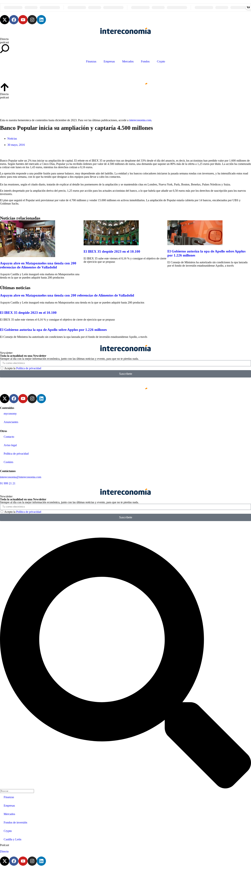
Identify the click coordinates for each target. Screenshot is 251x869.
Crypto (161, 61)
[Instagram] (32, 19)
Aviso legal (10, 445)
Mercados (128, 61)
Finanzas (91, 61)
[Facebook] (13, 19)
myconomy (10, 413)
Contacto (9, 436)
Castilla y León (12, 839)
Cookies (8, 462)
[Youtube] (23, 19)
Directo (4, 39)
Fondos (145, 61)
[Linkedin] (41, 19)
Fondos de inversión (15, 822)
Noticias (12, 138)
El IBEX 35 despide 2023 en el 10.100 (112, 251)
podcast (4, 42)
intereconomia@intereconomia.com (20, 477)
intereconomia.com (140, 120)
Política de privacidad (28, 368)
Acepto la (22, 368)
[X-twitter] (4, 19)
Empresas (109, 61)
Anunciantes (11, 422)
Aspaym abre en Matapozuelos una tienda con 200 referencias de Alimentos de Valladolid (38, 265)
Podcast (4, 845)
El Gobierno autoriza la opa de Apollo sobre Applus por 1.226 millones (53, 330)
